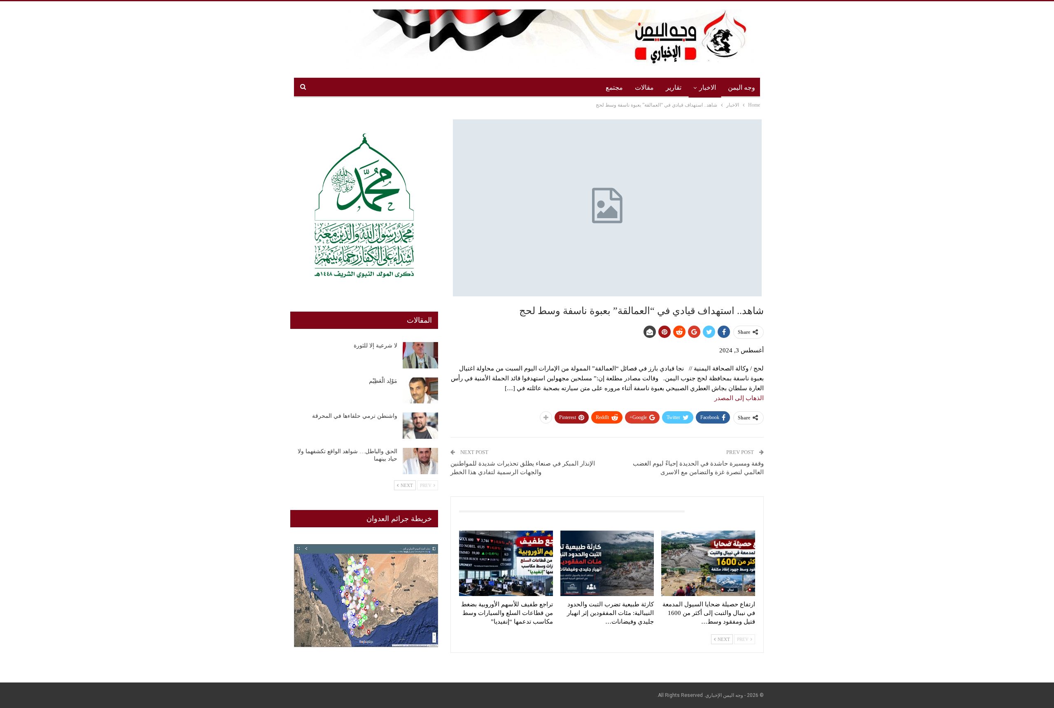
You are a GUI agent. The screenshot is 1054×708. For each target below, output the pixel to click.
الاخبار (707, 87)
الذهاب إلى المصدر (739, 398)
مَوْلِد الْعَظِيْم (383, 381)
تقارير (673, 87)
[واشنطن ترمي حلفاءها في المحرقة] (420, 425)
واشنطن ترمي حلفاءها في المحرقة (354, 416)
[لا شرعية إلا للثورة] (420, 355)
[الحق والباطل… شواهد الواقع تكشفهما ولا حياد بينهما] (420, 461)
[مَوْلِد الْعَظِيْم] (420, 390)
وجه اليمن (741, 87)
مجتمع (614, 87)
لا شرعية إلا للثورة (375, 345)
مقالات (644, 87)
